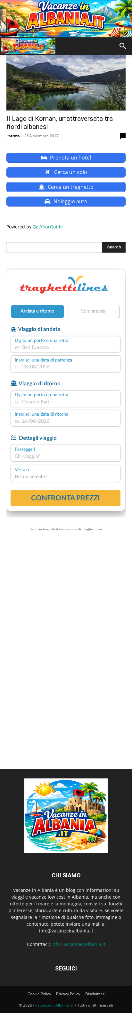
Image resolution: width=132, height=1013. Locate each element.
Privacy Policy (68, 994)
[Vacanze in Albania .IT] (66, 18)
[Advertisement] (66, 609)
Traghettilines (92, 529)
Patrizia (13, 135)
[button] (123, 46)
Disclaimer (94, 994)
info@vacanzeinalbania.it (78, 944)
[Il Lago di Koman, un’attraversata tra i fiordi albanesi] (66, 81)
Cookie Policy (39, 994)
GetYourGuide (48, 227)
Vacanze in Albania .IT (54, 1005)
